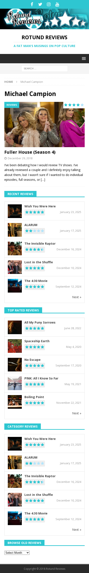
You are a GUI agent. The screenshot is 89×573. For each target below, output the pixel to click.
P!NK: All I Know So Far (41, 378)
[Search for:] (44, 68)
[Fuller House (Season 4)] (44, 124)
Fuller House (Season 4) (30, 152)
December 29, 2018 (20, 158)
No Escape (32, 360)
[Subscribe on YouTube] (57, 4)
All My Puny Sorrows (40, 322)
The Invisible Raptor (40, 243)
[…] (43, 179)
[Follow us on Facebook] (32, 4)
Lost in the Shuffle (38, 262)
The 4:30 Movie (36, 281)
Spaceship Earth (36, 341)
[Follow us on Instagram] (48, 4)
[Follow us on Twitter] (40, 4)
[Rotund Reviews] (44, 27)
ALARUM (30, 225)
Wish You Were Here (40, 206)
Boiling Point (34, 397)
